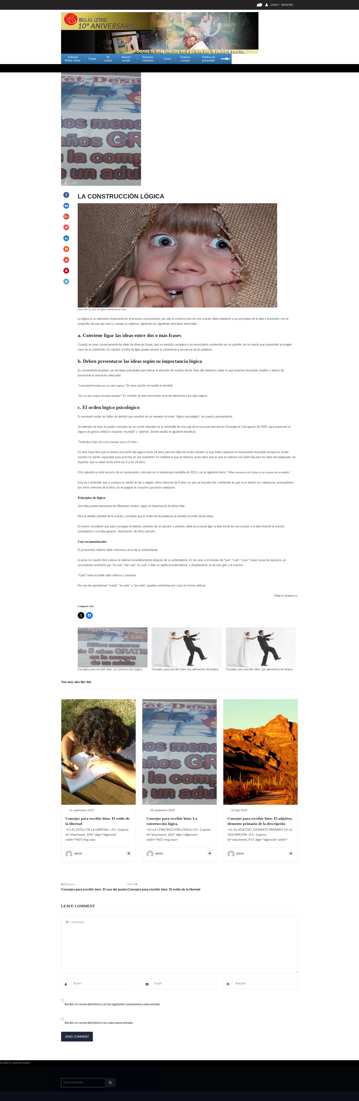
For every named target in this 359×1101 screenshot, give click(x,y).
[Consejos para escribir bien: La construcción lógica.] (113, 647)
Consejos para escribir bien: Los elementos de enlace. (185, 669)
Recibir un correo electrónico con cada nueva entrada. (99, 1023)
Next (163, 887)
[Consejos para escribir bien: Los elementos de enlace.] (186, 647)
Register (287, 5)
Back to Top (280, 1096)
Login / (275, 5)
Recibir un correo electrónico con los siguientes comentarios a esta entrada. (112, 1004)
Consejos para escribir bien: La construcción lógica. (110, 669)
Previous (94, 887)
